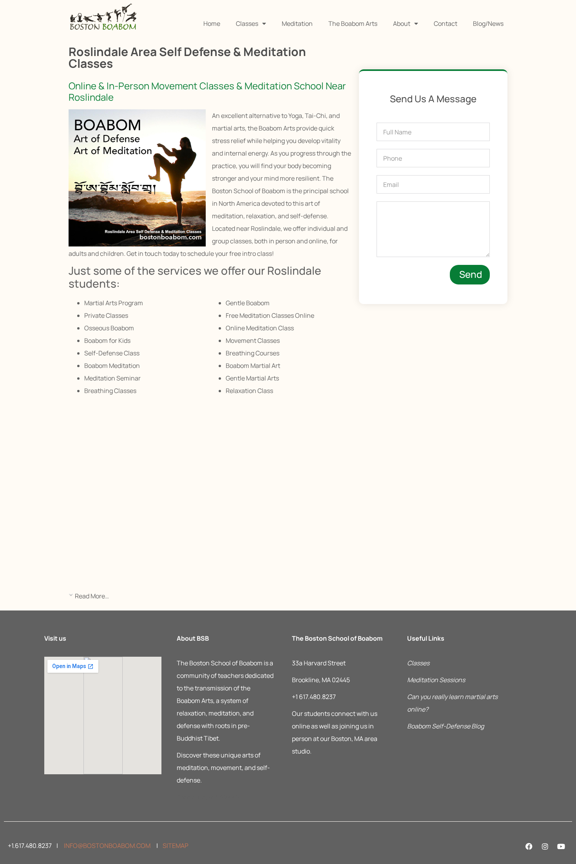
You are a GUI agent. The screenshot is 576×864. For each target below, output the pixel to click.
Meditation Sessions (436, 680)
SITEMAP (175, 845)
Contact (445, 23)
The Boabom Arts (352, 23)
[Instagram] (545, 846)
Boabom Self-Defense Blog (445, 726)
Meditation (297, 23)
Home (211, 23)
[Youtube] (561, 846)
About (401, 23)
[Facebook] (529, 846)
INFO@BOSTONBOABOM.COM (106, 845)
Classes (247, 23)
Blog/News (488, 23)
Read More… (92, 596)
